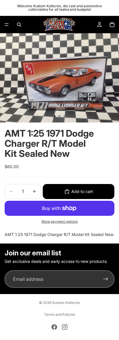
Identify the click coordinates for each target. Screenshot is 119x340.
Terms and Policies (59, 314)
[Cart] (112, 24)
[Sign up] (106, 279)
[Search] (19, 24)
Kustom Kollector (66, 302)
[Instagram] (64, 327)
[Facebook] (54, 327)
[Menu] (6, 24)
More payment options (60, 222)
